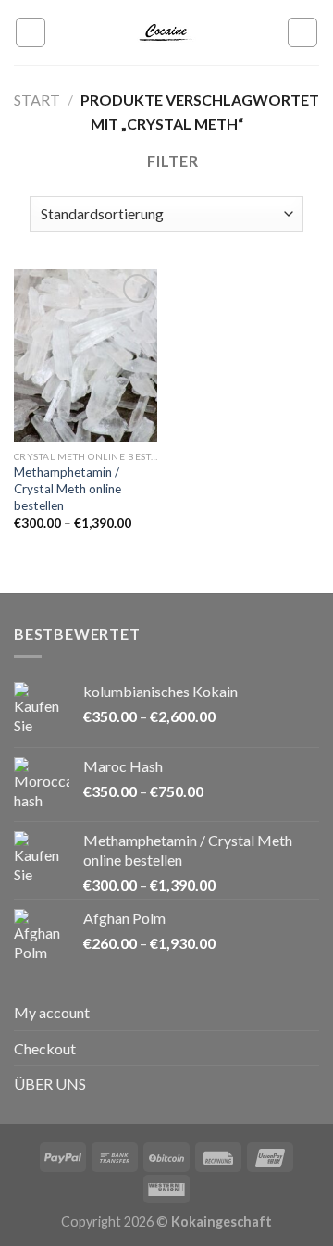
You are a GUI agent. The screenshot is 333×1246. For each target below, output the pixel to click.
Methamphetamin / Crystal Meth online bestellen (67, 488)
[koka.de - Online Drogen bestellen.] (166, 32)
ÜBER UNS (50, 1083)
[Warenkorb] (302, 32)
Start (37, 99)
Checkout (45, 1048)
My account (52, 1012)
